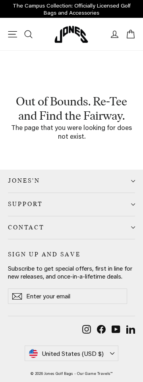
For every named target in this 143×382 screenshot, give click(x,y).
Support (25, 204)
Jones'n (24, 180)
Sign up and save (44, 254)
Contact (26, 227)
